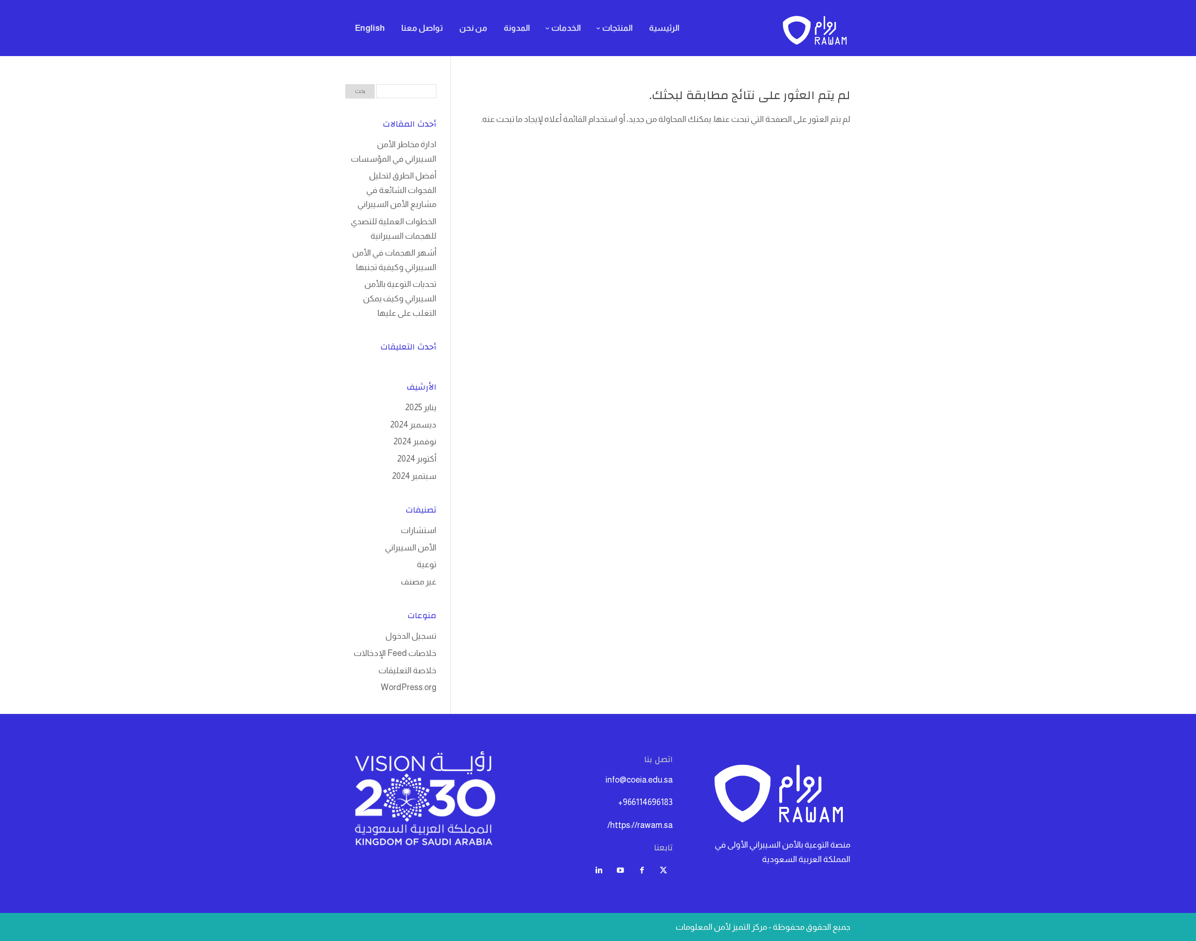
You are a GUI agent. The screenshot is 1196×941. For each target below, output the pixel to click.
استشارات (418, 530)
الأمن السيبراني (410, 547)
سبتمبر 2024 (414, 476)
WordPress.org (408, 687)
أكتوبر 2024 (416, 458)
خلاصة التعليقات (407, 670)
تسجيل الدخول (410, 636)
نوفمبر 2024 (414, 441)
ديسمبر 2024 (413, 424)
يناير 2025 (420, 407)
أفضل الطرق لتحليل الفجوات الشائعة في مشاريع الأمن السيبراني (396, 190)
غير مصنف (418, 581)
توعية (426, 564)
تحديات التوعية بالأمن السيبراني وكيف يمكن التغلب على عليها (399, 298)
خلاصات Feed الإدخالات (395, 653)
